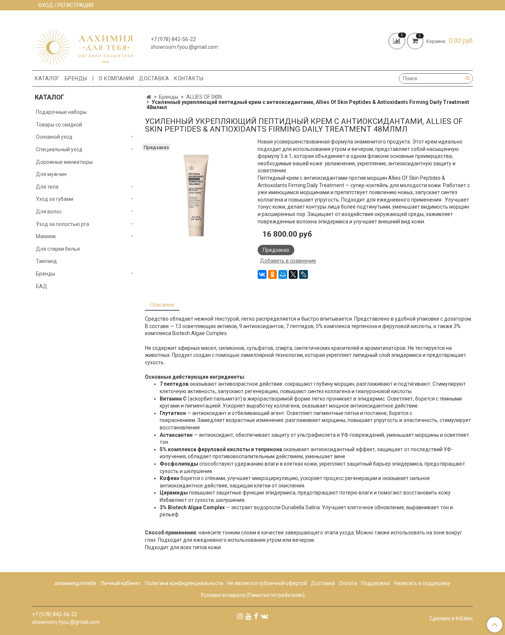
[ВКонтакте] (262, 274)
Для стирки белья (58, 249)
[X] (293, 274)
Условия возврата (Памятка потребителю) (252, 595)
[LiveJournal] (303, 274)
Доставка (154, 78)
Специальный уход (59, 149)
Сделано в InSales (451, 618)
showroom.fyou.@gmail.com (184, 47)
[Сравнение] (398, 40)
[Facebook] (256, 616)
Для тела (47, 187)
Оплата (348, 583)
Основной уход (54, 137)
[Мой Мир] (282, 274)
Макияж (46, 236)
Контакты (188, 78)
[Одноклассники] (272, 274)
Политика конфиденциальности (184, 583)
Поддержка (375, 583)
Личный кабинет (121, 583)
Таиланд (46, 261)
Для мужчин (51, 174)
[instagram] (240, 616)
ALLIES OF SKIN (204, 97)
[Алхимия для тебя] (82, 42)
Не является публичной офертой (267, 583)
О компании (116, 78)
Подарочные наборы (61, 112)
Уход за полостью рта (62, 224)
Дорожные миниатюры (64, 162)
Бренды (76, 78)
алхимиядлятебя (75, 583)
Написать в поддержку (422, 583)
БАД (41, 286)
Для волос (49, 212)
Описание (162, 305)
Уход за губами (54, 199)
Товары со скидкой (59, 125)
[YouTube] (248, 616)
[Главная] (148, 97)
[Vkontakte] (264, 616)
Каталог (47, 78)
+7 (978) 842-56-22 (173, 39)
